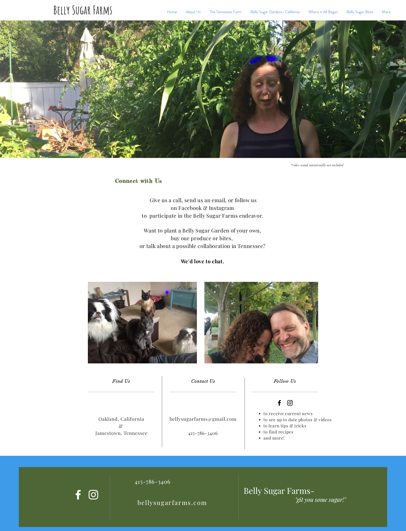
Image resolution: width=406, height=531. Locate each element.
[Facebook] (279, 403)
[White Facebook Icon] (78, 494)
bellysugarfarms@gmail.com (203, 419)
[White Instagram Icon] (93, 494)
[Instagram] (290, 403)
